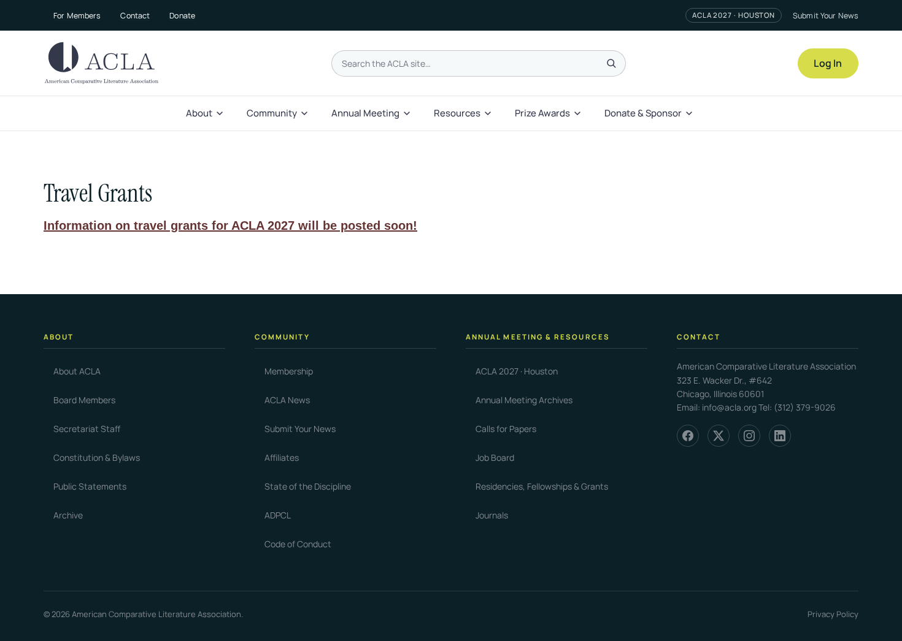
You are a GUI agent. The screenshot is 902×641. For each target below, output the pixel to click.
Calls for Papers (506, 428)
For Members (77, 15)
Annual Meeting (365, 113)
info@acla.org (729, 407)
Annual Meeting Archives (524, 400)
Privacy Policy (833, 614)
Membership (288, 371)
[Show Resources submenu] (489, 113)
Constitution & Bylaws (96, 457)
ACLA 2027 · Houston (733, 15)
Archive (68, 515)
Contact (135, 15)
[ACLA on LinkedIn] (780, 436)
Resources (457, 113)
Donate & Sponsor (643, 113)
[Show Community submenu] (305, 113)
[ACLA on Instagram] (749, 436)
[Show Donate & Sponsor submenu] (690, 113)
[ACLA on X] (718, 436)
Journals (492, 515)
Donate (182, 15)
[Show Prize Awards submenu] (578, 113)
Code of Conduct (297, 544)
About (199, 113)
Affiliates (281, 457)
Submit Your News (825, 15)
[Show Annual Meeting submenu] (408, 113)
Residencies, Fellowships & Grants (542, 486)
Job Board (495, 457)
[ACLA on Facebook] (688, 436)
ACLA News (287, 400)
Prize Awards (542, 113)
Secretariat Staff (86, 428)
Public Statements (89, 486)
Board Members (84, 400)
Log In (828, 63)
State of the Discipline (307, 486)
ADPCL (277, 515)
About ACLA (77, 371)
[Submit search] (611, 63)
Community (272, 113)
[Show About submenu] (220, 113)
